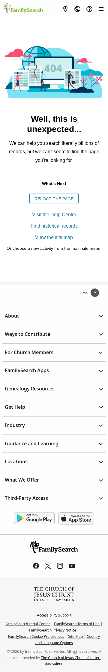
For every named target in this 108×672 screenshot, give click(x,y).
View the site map (54, 237)
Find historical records (54, 225)
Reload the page (54, 198)
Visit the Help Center (54, 214)
